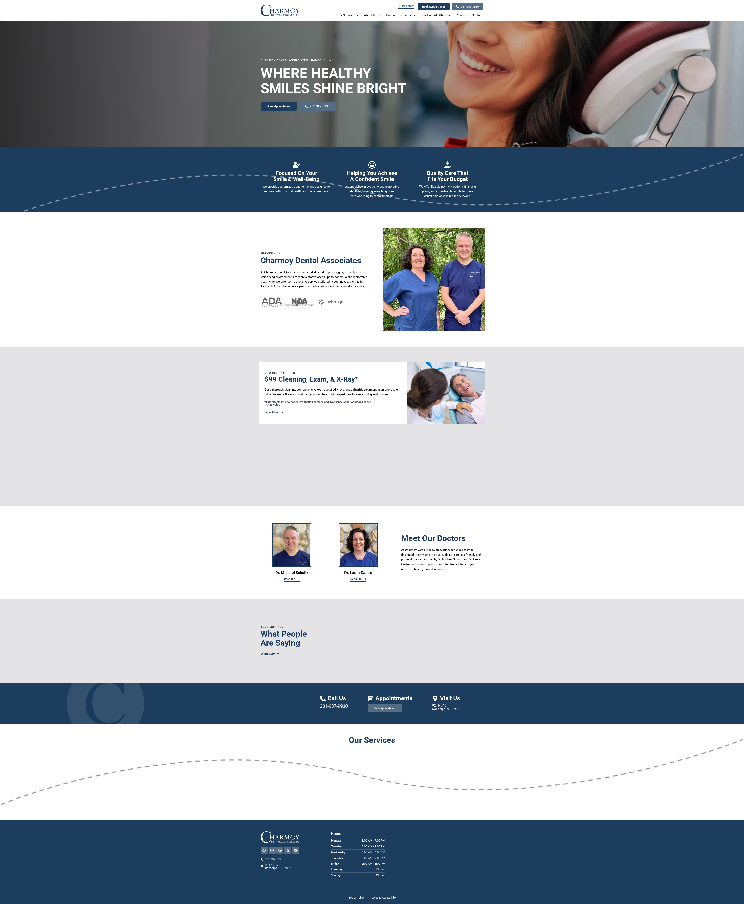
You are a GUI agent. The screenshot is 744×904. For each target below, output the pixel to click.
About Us (370, 15)
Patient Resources (398, 15)
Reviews (461, 15)
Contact (477, 15)
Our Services (345, 15)
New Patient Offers (433, 15)
